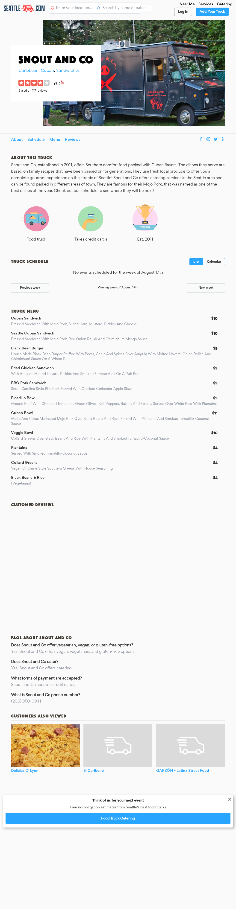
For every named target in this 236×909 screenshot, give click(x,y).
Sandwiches (68, 71)
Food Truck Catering (118, 818)
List (196, 261)
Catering (224, 4)
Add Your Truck (212, 11)
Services (205, 4)
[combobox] (74, 8)
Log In (183, 11)
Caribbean (28, 71)
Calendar (214, 261)
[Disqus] (118, 566)
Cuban (47, 71)
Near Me (187, 4)
